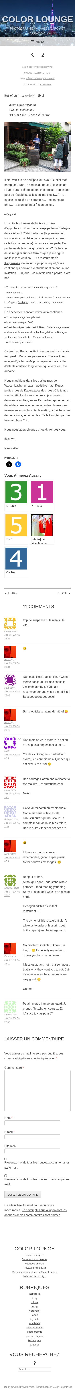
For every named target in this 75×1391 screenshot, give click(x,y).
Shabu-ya (23, 302)
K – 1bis (37, 95)
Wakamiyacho (13, 385)
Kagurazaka (12, 263)
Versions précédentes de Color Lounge (34, 1272)
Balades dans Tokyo (34, 1276)
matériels (34, 1323)
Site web (10, 1146)
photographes (35, 1327)
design (34, 1306)
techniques (34, 1340)
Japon (34, 1315)
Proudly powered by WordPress (18, 1387)
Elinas (7, 659)
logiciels (34, 1319)
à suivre (10, 438)
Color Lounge (37, 19)
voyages (34, 1344)
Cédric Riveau (45, 67)
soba (36, 332)
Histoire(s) (44, 73)
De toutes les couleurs (34, 1259)
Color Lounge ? (35, 1255)
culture (34, 1302)
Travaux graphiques (34, 1267)
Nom (8, 1117)
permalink (46, 84)
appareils (34, 1293)
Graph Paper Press (62, 1387)
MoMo (7, 790)
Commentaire (14, 1067)
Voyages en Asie (34, 1263)
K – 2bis (64, 593)
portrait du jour (34, 1336)
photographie (34, 1331)
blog (34, 1298)
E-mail (9, 1132)
